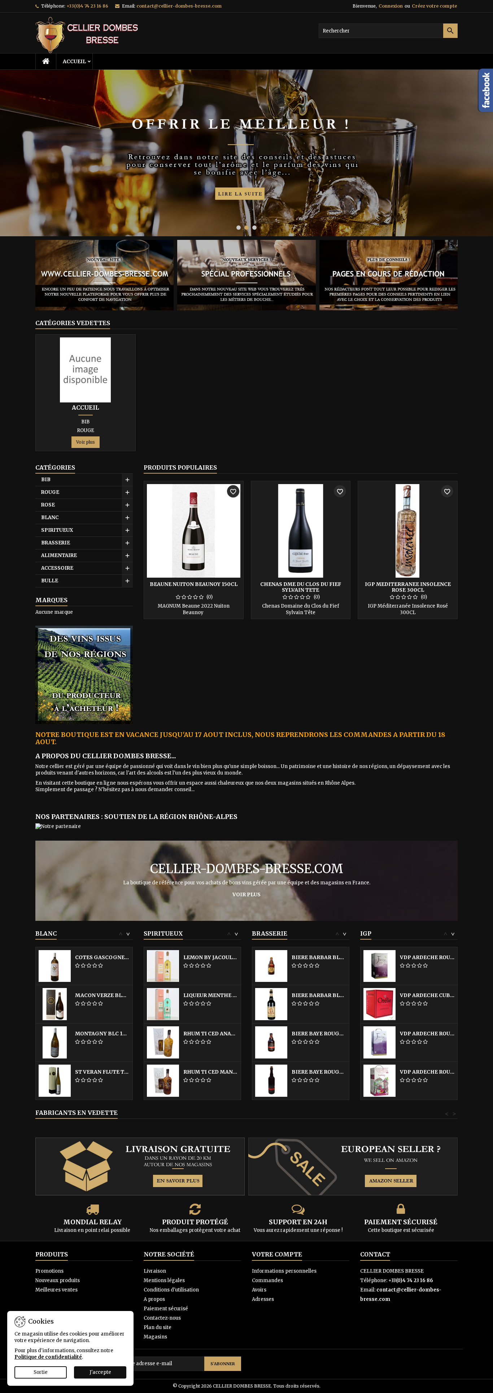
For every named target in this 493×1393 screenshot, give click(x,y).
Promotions (49, 1271)
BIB (85, 422)
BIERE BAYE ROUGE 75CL (319, 1072)
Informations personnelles (284, 1271)
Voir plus (85, 442)
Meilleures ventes (56, 1290)
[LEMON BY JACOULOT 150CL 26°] (163, 966)
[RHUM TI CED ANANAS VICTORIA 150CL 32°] (163, 1042)
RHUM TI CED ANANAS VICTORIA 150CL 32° (210, 1033)
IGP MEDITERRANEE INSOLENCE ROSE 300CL (408, 587)
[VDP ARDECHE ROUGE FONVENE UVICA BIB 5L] (379, 1042)
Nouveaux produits (57, 1280)
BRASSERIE (55, 543)
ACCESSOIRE (57, 568)
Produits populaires (180, 467)
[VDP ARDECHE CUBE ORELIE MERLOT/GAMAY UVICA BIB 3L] (379, 1004)
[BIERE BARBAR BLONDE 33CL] (271, 966)
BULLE (49, 581)
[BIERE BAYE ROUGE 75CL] (271, 1080)
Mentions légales (164, 1280)
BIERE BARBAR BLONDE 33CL (319, 957)
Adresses (263, 1299)
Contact (375, 1254)
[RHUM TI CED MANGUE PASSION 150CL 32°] (163, 1080)
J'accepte (100, 1372)
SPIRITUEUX (57, 530)
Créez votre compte (434, 6)
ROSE (48, 505)
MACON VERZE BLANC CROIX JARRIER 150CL (102, 995)
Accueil (74, 61)
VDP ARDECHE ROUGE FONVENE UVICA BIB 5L (427, 1033)
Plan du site (157, 1327)
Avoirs (259, 1290)
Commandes (267, 1280)
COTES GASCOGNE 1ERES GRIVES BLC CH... (102, 957)
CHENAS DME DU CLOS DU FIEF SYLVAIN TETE (300, 587)
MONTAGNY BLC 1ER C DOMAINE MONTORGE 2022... (102, 1033)
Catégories (55, 467)
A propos (154, 1299)
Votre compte (277, 1254)
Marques (51, 600)
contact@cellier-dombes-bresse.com (179, 6)
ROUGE (85, 430)
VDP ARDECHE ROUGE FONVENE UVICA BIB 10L (427, 957)
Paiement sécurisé (166, 1309)
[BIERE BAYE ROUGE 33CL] (271, 1042)
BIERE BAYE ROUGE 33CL (319, 1033)
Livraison (155, 1271)
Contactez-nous (162, 1318)
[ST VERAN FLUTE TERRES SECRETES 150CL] (55, 1080)
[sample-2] (246, 153)
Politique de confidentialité (48, 1357)
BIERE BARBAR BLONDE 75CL (319, 995)
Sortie (41, 1372)
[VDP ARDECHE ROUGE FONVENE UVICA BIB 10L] (379, 966)
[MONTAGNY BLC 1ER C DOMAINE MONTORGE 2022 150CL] (55, 1042)
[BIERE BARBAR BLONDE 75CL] (271, 1004)
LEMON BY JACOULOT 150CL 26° (210, 957)
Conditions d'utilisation (171, 1290)
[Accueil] (85, 369)
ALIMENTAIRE (59, 555)
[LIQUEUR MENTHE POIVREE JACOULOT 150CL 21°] (163, 1004)
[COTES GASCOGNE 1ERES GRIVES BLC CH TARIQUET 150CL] (55, 966)
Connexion (391, 6)
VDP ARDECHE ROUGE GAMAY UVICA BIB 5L (427, 1072)
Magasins (155, 1337)
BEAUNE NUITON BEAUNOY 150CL (193, 584)
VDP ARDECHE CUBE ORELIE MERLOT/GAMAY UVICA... (427, 995)
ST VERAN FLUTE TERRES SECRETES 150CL (102, 1072)
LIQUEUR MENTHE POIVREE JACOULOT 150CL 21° (210, 995)
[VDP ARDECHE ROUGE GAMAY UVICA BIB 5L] (379, 1080)
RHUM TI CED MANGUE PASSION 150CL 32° (210, 1072)
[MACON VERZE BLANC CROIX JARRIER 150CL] (55, 1004)
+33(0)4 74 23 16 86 (87, 6)
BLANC (49, 517)
